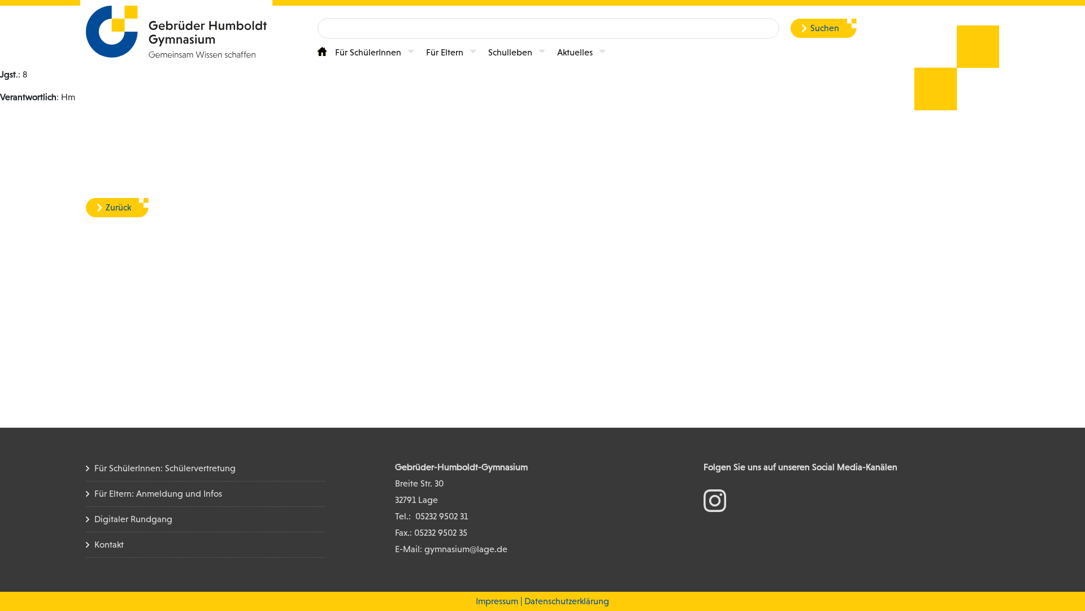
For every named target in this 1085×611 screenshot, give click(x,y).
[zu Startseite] (176, 31)
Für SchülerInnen (368, 52)
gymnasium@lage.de (465, 549)
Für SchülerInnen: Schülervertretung (165, 468)
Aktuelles (575, 52)
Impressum (497, 601)
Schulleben (510, 52)
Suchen (824, 28)
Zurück (118, 207)
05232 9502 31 (441, 516)
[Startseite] (322, 51)
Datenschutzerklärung (566, 601)
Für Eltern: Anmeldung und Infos (158, 493)
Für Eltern (444, 52)
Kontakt (109, 544)
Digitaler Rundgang (133, 519)
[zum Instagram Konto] (715, 500)
